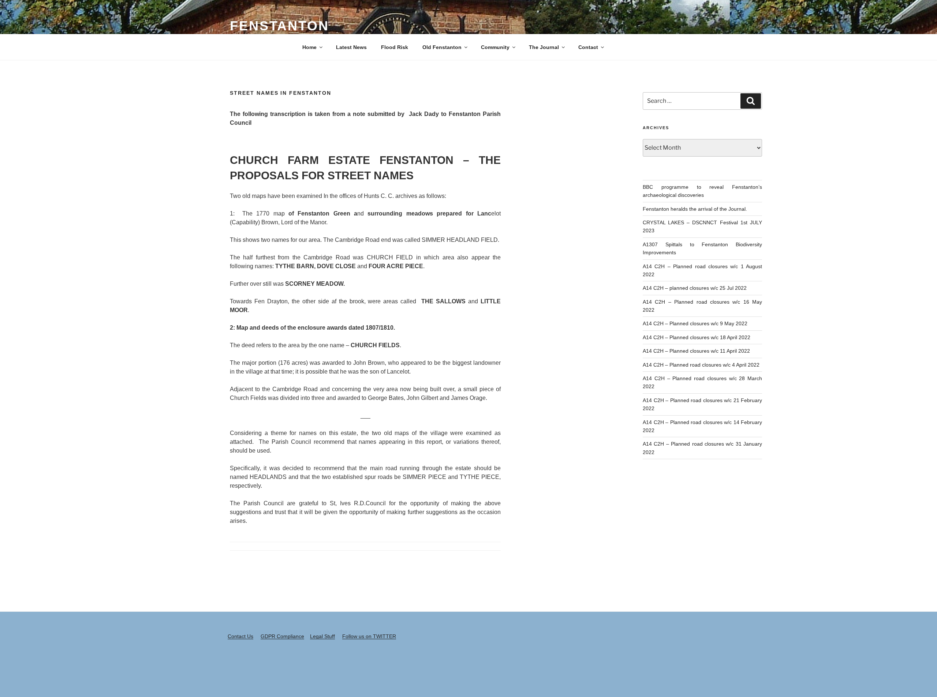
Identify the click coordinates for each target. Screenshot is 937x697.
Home (309, 47)
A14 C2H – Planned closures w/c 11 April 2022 (696, 351)
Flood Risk (394, 47)
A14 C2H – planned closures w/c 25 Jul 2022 (695, 288)
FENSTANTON (279, 25)
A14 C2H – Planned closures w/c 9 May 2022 (695, 323)
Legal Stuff (322, 636)
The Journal (544, 47)
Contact (588, 47)
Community (495, 47)
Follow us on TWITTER (369, 636)
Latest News (351, 47)
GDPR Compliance (282, 636)
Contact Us (240, 636)
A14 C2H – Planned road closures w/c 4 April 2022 (701, 365)
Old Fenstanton (442, 47)
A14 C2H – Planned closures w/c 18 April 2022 (696, 337)
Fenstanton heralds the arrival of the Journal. (695, 209)
